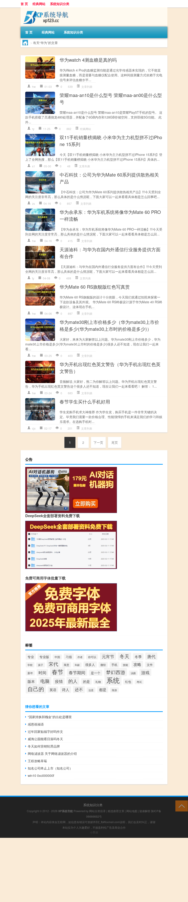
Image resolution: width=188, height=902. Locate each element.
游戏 (145, 672)
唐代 (151, 656)
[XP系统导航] (45, 9)
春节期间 (77, 672)
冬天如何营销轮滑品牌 (44, 746)
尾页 (114, 442)
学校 (30, 665)
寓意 (66, 665)
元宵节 (108, 656)
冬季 (138, 656)
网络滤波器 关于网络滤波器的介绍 (52, 753)
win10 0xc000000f (41, 775)
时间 (42, 672)
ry (33, 129)
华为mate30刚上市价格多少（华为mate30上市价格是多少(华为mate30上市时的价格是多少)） (109, 325)
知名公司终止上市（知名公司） (50, 768)
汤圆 (133, 673)
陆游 (114, 690)
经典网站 (39, 3)
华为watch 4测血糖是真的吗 (88, 59)
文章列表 (86, 86)
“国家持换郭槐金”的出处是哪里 (50, 716)
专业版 (44, 656)
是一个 (95, 672)
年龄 (77, 665)
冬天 (124, 656)
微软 (103, 665)
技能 (125, 665)
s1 (33, 166)
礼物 (98, 682)
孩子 (40, 665)
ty (33, 278)
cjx (34, 428)
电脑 (45, 681)
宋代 (53, 663)
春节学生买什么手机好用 (85, 401)
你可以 (92, 657)
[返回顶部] (180, 805)
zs (33, 203)
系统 (113, 680)
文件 (150, 664)
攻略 (137, 664)
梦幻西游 (115, 672)
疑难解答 (144, 811)
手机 (114, 664)
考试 (139, 682)
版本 (31, 681)
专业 (31, 656)
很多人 (90, 664)
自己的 (36, 689)
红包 (128, 681)
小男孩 (94, 832)
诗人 (65, 689)
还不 (79, 689)
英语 (53, 689)
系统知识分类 (59, 3)
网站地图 (131, 811)
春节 (57, 672)
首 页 (24, 3)
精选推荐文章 (116, 811)
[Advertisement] (94, 870)
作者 (80, 657)
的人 (72, 681)
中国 (57, 657)
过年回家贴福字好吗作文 (45, 731)
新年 (30, 673)
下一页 (98, 442)
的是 (86, 681)
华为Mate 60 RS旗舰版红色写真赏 (95, 286)
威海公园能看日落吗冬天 (45, 738)
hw (34, 86)
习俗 (69, 656)
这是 (91, 690)
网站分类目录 (97, 811)
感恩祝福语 (36, 724)
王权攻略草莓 (37, 761)
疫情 (59, 681)
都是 (102, 689)
